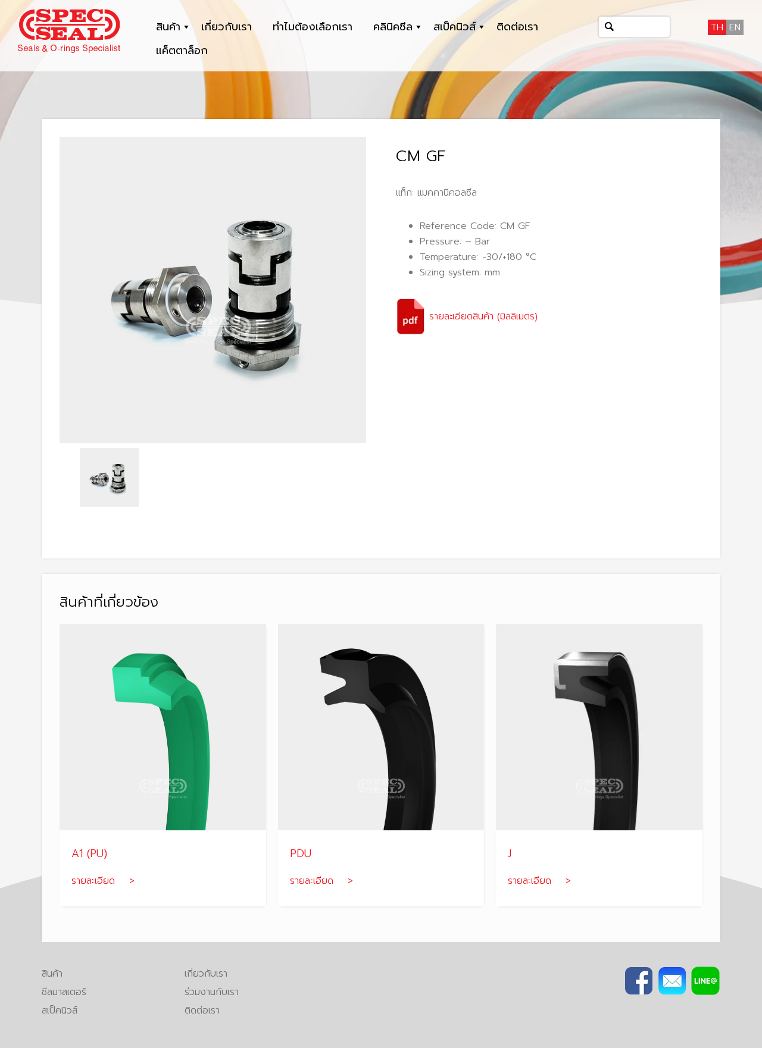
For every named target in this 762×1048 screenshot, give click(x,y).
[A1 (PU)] (163, 727)
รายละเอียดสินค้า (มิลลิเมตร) (482, 316)
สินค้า (168, 26)
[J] (599, 727)
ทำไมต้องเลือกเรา (312, 26)
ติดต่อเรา (517, 26)
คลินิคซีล (393, 26)
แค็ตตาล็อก (182, 50)
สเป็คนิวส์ (454, 26)
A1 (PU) (89, 853)
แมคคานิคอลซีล (447, 193)
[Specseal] (69, 30)
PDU (300, 853)
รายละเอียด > (103, 881)
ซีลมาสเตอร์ (64, 992)
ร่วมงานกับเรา (212, 992)
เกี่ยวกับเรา (226, 26)
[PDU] (381, 727)
